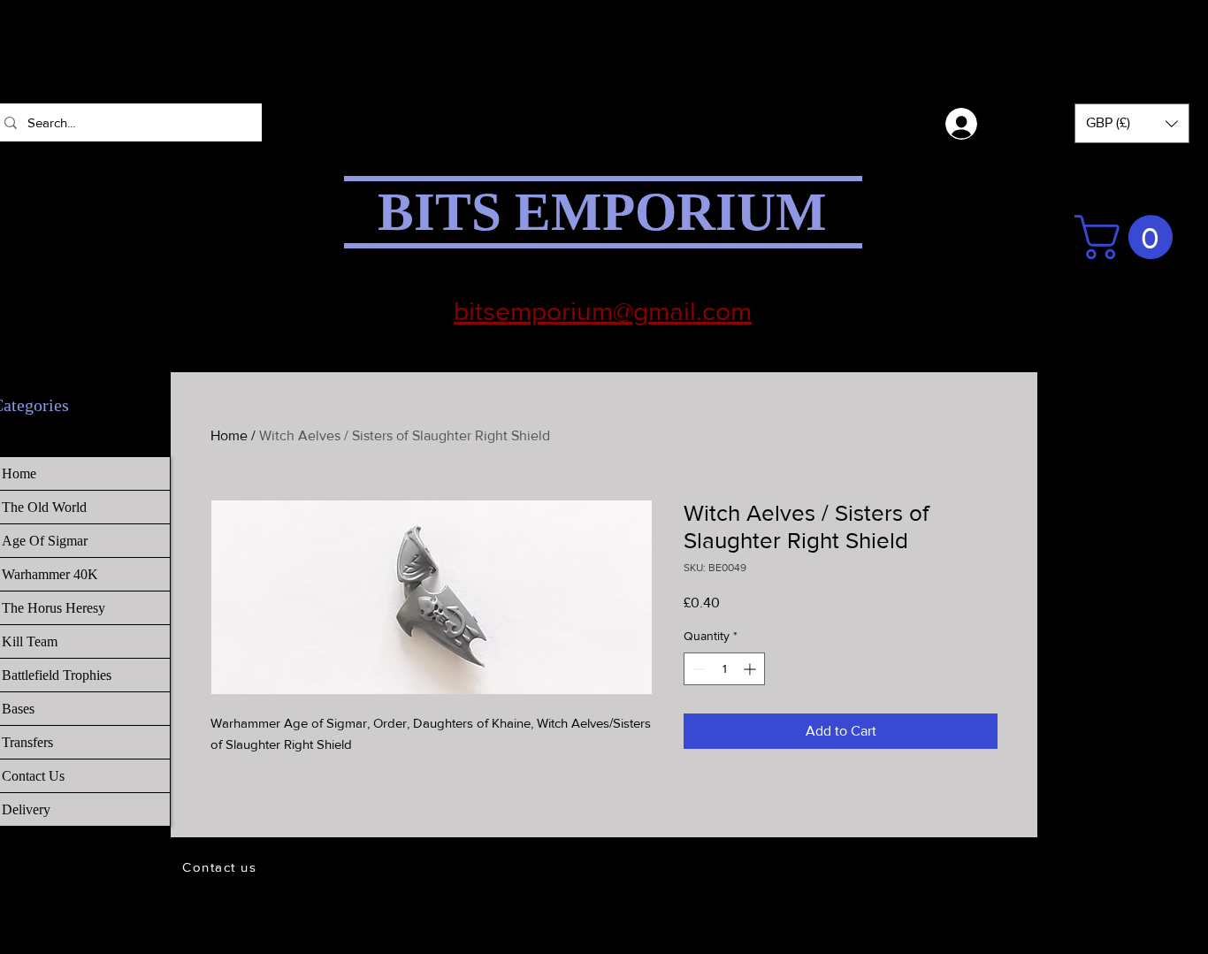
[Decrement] (697, 668)
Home (229, 435)
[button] (1131, 123)
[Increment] (751, 668)
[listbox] (1131, 123)
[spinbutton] (724, 668)
